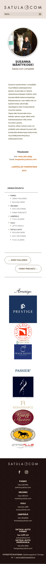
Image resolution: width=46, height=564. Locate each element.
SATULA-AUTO (16, 230)
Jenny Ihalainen (19, 199)
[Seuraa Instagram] (26, 472)
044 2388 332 (23, 535)
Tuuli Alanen (18, 219)
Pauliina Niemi (18, 202)
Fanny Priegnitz (19, 213)
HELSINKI (14, 206)
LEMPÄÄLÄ (14, 216)
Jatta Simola (18, 226)
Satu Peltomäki (19, 209)
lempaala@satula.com (26, 159)
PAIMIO (13, 196)
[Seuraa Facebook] (19, 472)
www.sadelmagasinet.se (25, 557)
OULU (12, 223)
